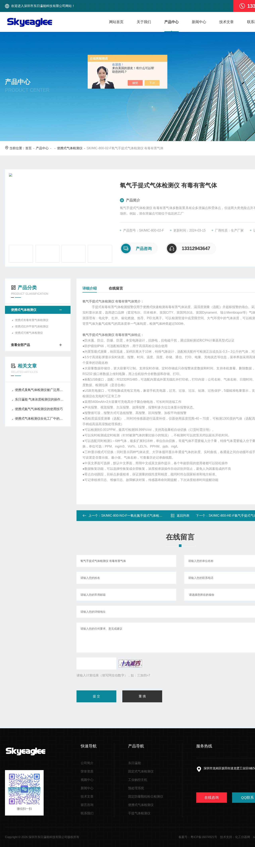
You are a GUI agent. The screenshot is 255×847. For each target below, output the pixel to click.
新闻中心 (199, 22)
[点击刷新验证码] (130, 663)
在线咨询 (211, 798)
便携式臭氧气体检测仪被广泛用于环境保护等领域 (40, 390)
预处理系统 (136, 788)
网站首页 (116, 22)
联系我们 (87, 813)
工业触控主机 (137, 779)
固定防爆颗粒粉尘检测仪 (145, 796)
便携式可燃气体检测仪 (29, 332)
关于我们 (144, 22)
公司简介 (87, 763)
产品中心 (171, 22)
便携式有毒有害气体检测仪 (31, 320)
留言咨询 (87, 805)
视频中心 (87, 779)
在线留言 (116, 288)
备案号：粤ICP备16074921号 (197, 837)
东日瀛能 (134, 763)
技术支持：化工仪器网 (235, 837)
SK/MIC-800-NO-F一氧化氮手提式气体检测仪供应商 (138, 515)
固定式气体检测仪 (141, 771)
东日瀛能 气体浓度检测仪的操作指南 (40, 399)
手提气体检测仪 (139, 813)
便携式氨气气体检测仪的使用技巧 (39, 409)
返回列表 (183, 515)
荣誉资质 (87, 771)
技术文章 (226, 22)
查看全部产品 (20, 344)
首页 (28, 148)
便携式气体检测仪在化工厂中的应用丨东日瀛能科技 (40, 418)
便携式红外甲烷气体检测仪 (31, 326)
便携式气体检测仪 (69, 148)
